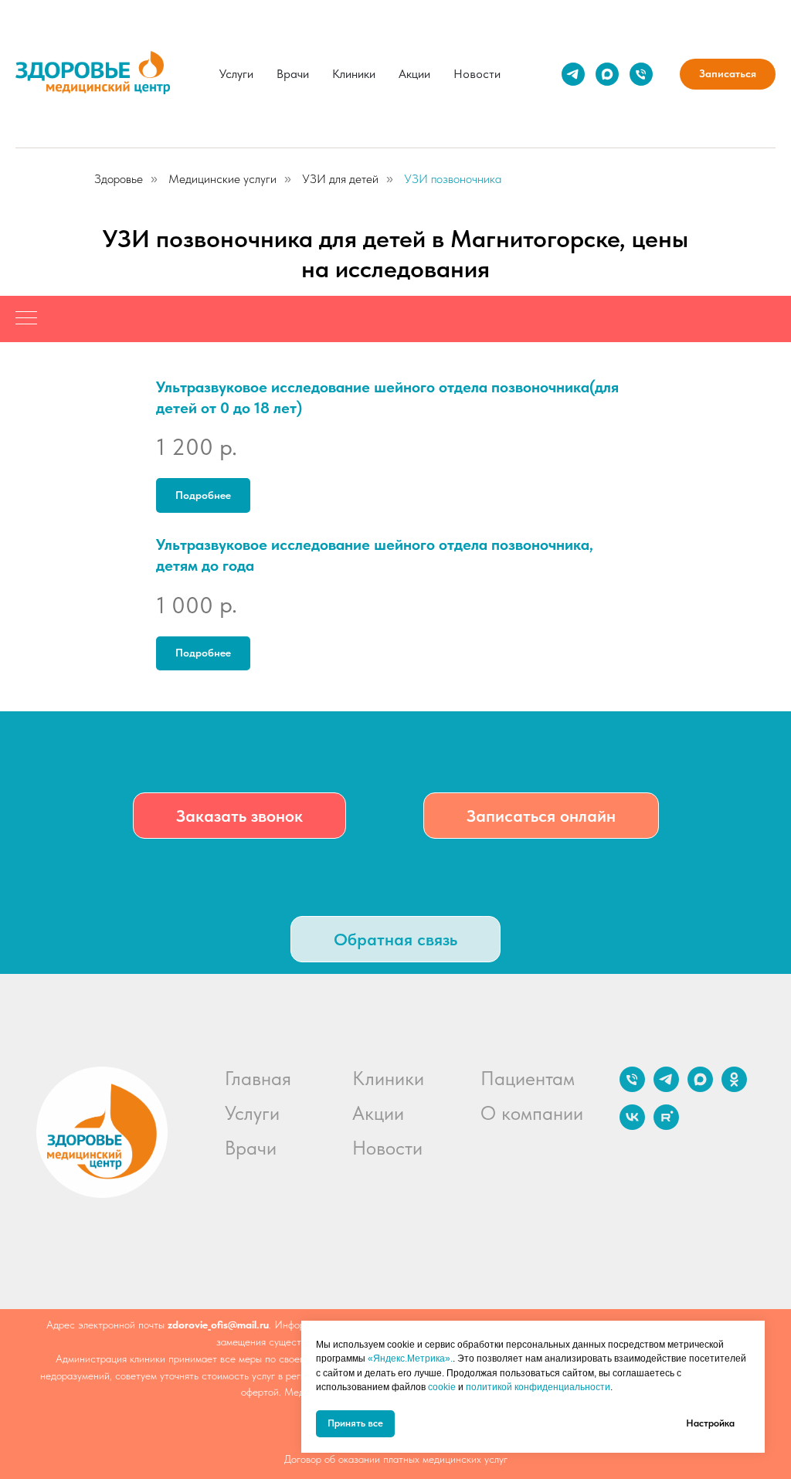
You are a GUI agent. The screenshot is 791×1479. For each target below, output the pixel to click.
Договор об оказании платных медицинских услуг (396, 1459)
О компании (531, 1113)
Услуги (236, 73)
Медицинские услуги (222, 178)
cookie (442, 1387)
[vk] (632, 1125)
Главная (258, 1078)
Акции (414, 73)
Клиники (353, 73)
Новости (477, 73)
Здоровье (118, 178)
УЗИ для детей (340, 178)
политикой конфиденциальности (538, 1387)
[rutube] (666, 1125)
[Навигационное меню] (26, 319)
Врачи (293, 73)
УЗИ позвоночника (452, 178)
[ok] (734, 1087)
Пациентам (527, 1078)
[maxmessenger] (607, 74)
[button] (239, 815)
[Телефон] (641, 74)
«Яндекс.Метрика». (410, 1358)
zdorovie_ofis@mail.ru (218, 1324)
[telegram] (573, 74)
